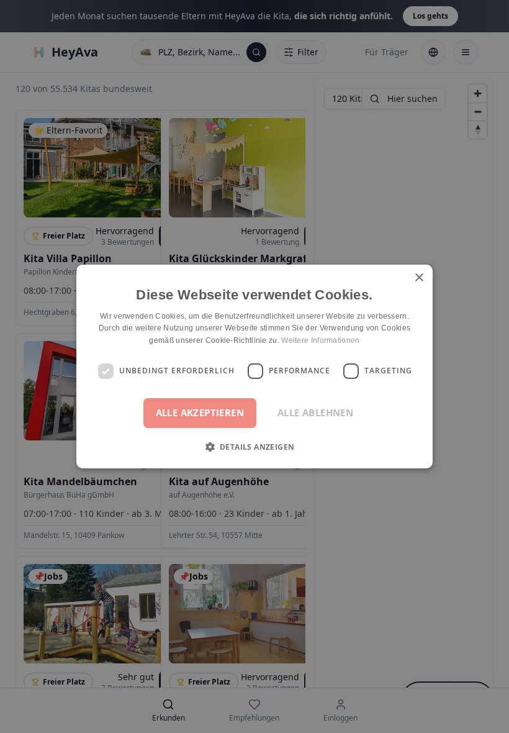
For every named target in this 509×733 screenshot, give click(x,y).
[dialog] (254, 366)
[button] (255, 446)
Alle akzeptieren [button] (200, 412)
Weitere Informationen (320, 340)
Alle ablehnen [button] (315, 412)
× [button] (418, 278)
